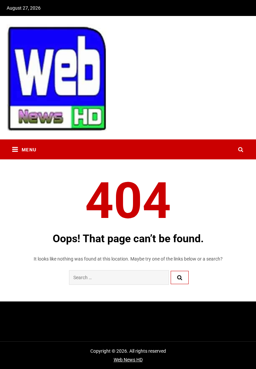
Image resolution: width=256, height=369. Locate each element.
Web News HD (128, 359)
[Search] (180, 277)
